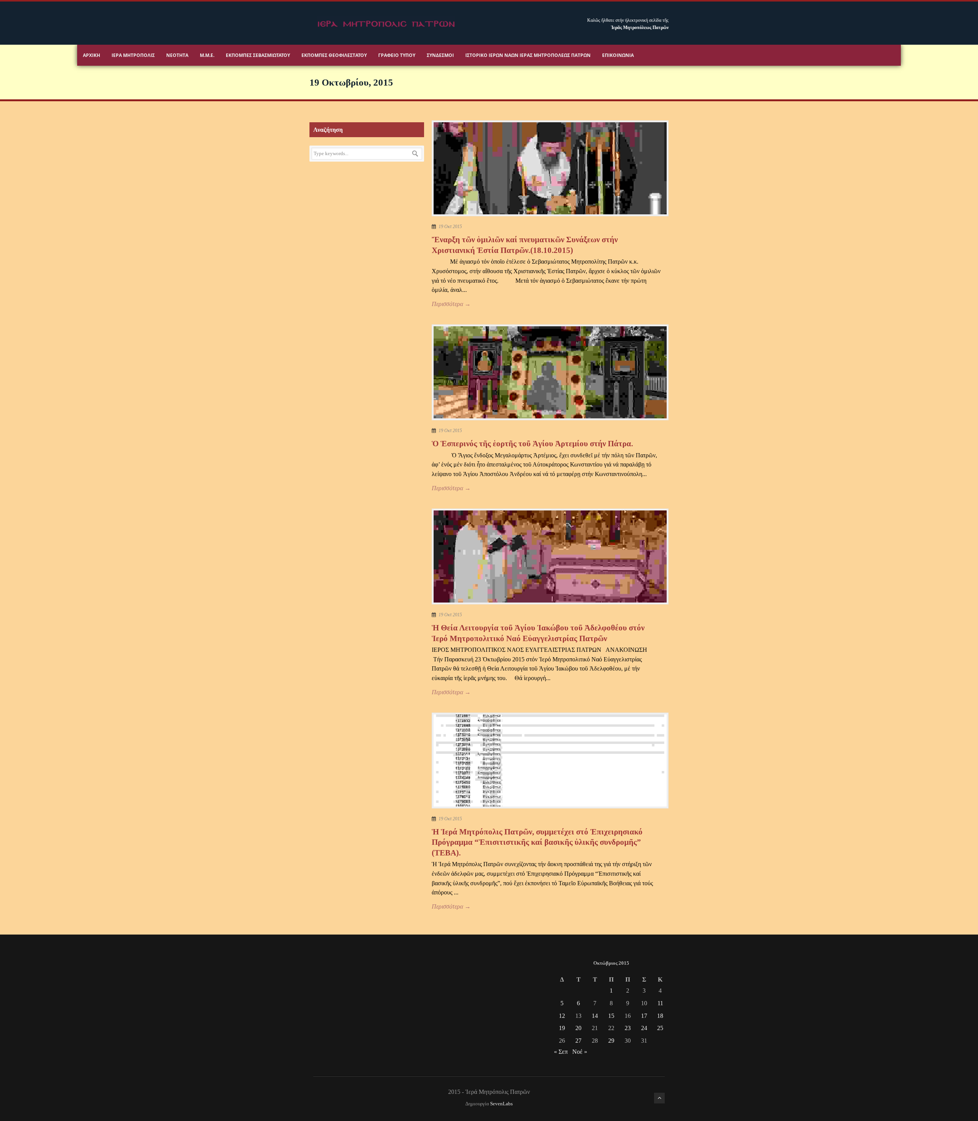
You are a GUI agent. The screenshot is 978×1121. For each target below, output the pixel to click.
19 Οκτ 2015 (450, 226)
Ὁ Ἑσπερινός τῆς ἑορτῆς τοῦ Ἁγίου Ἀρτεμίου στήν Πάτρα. (532, 443)
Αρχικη (91, 55)
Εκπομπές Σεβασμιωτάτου (258, 55)
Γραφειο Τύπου (396, 55)
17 (644, 1015)
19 (562, 1028)
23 (628, 1028)
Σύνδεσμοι (440, 55)
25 (660, 1028)
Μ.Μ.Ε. (207, 55)
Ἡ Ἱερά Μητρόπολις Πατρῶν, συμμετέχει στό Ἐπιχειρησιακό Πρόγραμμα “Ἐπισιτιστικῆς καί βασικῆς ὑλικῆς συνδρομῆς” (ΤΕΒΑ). (537, 842)
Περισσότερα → (451, 304)
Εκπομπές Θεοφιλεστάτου (334, 55)
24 (644, 1028)
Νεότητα (177, 55)
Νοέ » (579, 1051)
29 (611, 1040)
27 (578, 1040)
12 (562, 1015)
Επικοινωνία (618, 55)
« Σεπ (561, 1051)
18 (660, 1015)
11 (660, 1003)
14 (595, 1015)
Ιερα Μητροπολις (133, 55)
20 (578, 1028)
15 (611, 1015)
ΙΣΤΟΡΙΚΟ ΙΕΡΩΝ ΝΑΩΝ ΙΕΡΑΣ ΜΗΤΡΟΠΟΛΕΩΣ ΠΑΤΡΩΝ (528, 55)
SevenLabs (501, 1103)
